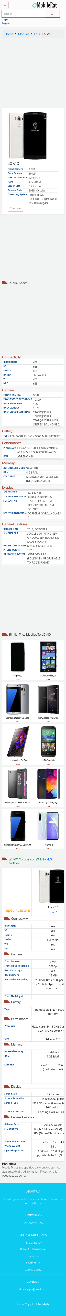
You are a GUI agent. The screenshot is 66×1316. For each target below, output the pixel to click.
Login (5, 19)
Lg (36, 34)
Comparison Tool (33, 1223)
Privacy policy (33, 1242)
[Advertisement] (33, 74)
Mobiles (23, 34)
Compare (15, 208)
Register (6, 23)
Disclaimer (33, 1256)
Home (9, 34)
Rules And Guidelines (33, 1249)
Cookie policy (33, 1269)
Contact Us (33, 1263)
